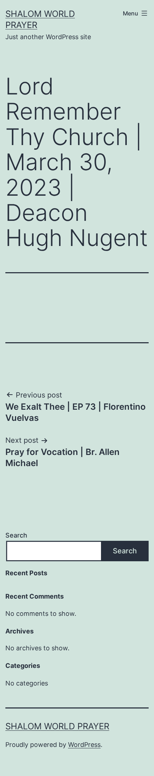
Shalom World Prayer (57, 726)
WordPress (84, 744)
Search (16, 535)
